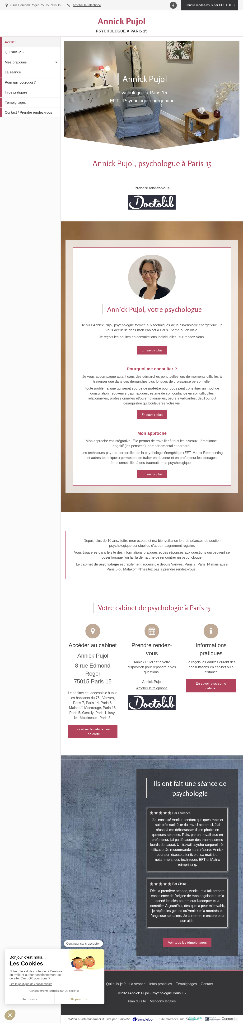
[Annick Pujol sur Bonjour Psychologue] (212, 1019)
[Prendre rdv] (152, 202)
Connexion (230, 1019)
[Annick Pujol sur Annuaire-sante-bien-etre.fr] (194, 1019)
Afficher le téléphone (87, 5)
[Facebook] (173, 5)
